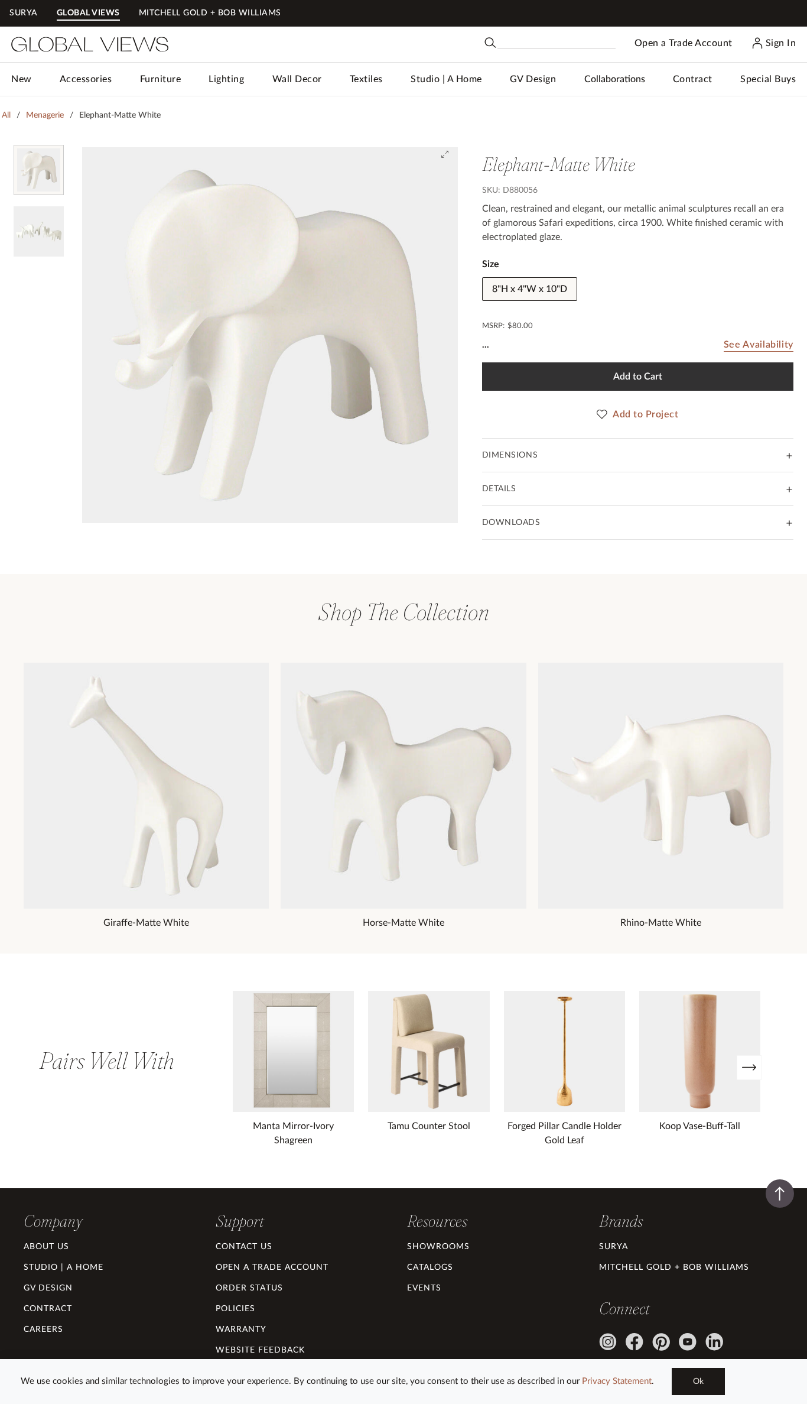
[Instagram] (608, 1342)
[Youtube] (688, 1342)
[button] (86, 79)
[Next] (749, 1067)
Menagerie (45, 115)
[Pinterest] (661, 1342)
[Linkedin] (714, 1342)
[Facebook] (634, 1342)
